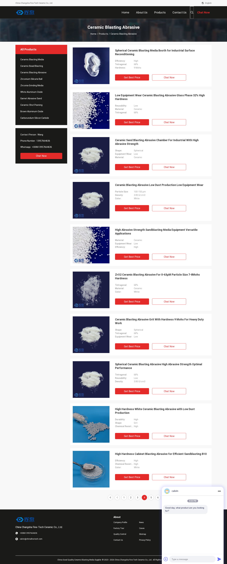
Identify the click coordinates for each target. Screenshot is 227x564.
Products (103, 34)
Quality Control (120, 534)
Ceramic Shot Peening (31, 105)
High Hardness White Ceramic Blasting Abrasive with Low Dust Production (155, 410)
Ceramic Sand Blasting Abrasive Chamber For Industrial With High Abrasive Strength (157, 141)
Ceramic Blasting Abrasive (33, 72)
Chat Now (41, 155)
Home (93, 34)
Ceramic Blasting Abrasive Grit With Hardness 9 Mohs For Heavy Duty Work (159, 321)
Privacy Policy (145, 540)
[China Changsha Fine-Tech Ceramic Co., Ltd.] (25, 12)
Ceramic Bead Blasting (31, 66)
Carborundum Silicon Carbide (34, 118)
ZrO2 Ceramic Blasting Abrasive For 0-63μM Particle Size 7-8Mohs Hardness (157, 276)
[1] (110, 497)
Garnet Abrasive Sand (31, 98)
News (141, 522)
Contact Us (118, 540)
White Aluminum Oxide (31, 92)
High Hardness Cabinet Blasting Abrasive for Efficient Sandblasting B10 (161, 453)
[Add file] (166, 559)
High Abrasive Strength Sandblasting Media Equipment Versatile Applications (156, 231)
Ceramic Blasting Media (32, 59)
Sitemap (142, 534)
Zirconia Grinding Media (31, 85)
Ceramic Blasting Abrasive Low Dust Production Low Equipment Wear (159, 185)
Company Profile (120, 522)
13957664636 (43, 141)
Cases (142, 528)
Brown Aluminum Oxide (31, 111)
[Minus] (219, 491)
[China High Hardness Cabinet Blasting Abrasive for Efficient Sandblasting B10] (91, 469)
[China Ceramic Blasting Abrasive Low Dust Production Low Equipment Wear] (91, 200)
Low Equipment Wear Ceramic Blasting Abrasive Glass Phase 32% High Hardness (160, 97)
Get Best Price (132, 77)
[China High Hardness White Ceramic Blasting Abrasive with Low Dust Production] (91, 424)
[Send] (219, 559)
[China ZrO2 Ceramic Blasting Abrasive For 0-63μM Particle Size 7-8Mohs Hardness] (91, 290)
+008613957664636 (42, 147)
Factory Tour (119, 528)
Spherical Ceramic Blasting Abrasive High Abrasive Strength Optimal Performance (158, 366)
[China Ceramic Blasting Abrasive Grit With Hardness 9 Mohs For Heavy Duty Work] (91, 334)
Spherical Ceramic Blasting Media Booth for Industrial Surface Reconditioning (155, 52)
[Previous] (117, 497)
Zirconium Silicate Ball (31, 79)
